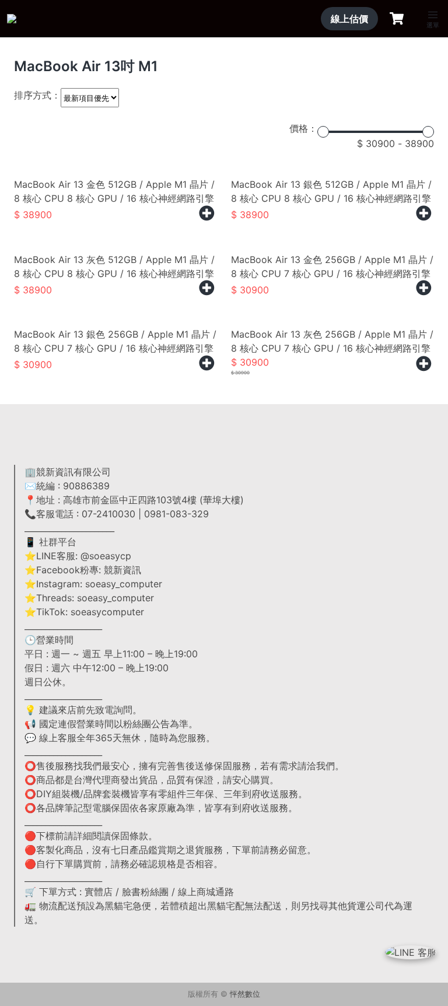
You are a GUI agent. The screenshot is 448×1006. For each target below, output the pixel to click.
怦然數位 (245, 994)
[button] (433, 15)
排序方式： (37, 95)
